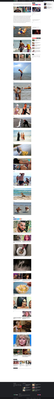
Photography (20, 385)
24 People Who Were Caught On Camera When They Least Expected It (38, 40)
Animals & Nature (15, 384)
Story (32, 57)
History (14, 385)
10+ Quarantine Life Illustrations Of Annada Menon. (38, 384)
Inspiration (16, 385)
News (18, 385)
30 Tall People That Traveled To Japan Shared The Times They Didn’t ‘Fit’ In (28, 365)
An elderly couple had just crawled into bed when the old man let (22, 365)
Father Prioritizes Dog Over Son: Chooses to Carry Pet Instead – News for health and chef (38, 48)
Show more (30, 359)
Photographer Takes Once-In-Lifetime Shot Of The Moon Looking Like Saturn (28, 385)
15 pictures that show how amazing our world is (28, 387)
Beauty (18, 384)
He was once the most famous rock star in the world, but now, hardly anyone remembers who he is (37, 51)
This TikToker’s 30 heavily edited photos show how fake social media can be (15, 365)
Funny (15, 217)
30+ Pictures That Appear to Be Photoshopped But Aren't (28, 389)
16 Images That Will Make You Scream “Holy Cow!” (37, 42)
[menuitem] (38, 1)
